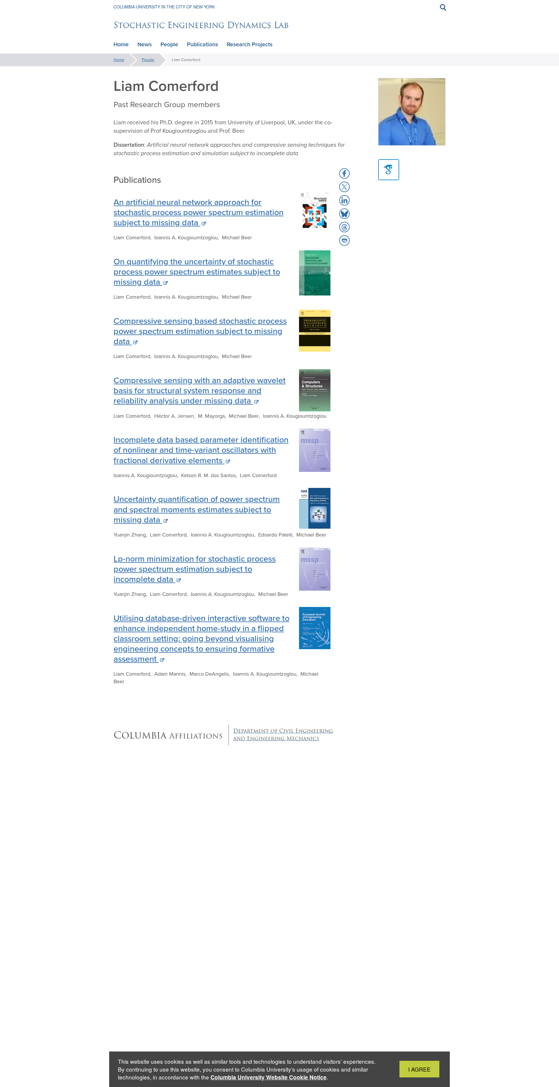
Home (119, 60)
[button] (344, 173)
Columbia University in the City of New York (164, 7)
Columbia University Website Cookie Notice (268, 1077)
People (148, 60)
